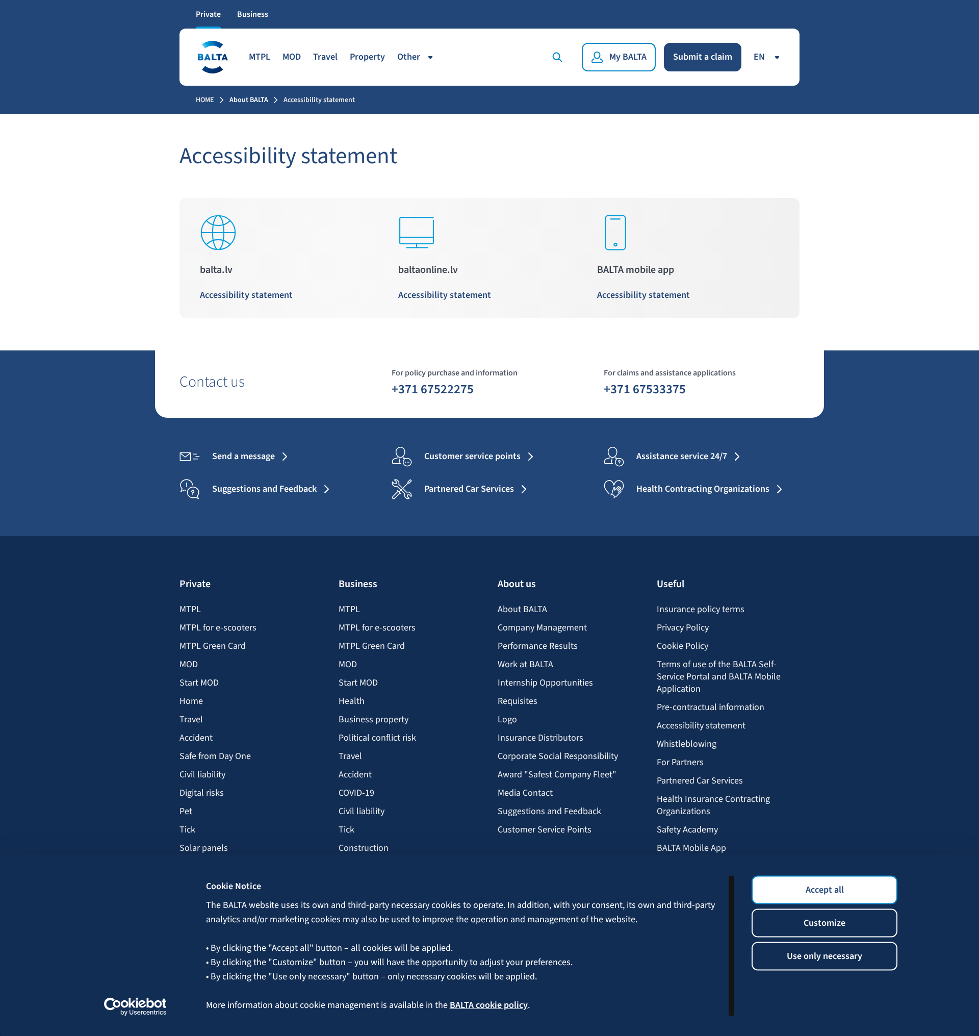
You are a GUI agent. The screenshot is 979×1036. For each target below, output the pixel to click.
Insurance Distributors (540, 738)
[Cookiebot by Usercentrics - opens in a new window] (135, 1006)
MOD (291, 56)
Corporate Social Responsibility (558, 756)
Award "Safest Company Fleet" (557, 775)
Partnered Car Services (700, 781)
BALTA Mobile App (691, 848)
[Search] (559, 57)
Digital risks (201, 793)
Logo (507, 720)
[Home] (212, 57)
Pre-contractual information (710, 707)
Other (408, 56)
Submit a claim (702, 56)
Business (252, 14)
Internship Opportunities (545, 683)
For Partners (680, 762)
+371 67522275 (433, 388)
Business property (373, 720)
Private (208, 14)
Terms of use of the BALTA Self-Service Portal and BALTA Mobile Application (719, 677)
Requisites (517, 701)
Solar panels (203, 848)
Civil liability (202, 775)
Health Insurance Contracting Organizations (713, 805)
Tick (187, 830)
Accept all (825, 889)
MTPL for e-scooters (217, 628)
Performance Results (538, 646)
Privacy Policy (683, 628)
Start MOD (199, 683)
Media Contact (525, 793)
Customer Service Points (544, 830)
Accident (196, 738)
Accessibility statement (247, 295)
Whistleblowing (686, 744)
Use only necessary (824, 956)
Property (367, 56)
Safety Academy (687, 830)
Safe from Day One (215, 756)
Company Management (542, 628)
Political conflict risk (377, 738)
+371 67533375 (645, 388)
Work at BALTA (525, 665)
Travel (325, 56)
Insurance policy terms (700, 609)
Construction (364, 848)
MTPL (259, 56)
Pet (185, 811)
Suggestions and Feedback (549, 811)
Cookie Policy (682, 646)
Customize (824, 923)
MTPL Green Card (212, 646)
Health (352, 701)
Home (205, 100)
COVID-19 (356, 793)
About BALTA (248, 100)
